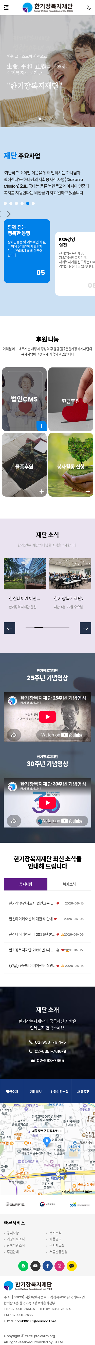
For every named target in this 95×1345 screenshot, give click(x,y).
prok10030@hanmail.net (36, 1321)
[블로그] (23, 1266)
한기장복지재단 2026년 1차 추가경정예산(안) (32, 950)
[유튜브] (35, 1266)
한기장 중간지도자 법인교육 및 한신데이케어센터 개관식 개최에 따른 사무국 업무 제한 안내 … (32, 903)
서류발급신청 (58, 1251)
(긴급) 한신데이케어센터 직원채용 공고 (32, 965)
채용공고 (55, 1239)
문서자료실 (56, 1245)
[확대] (88, 1140)
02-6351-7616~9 (50, 1051)
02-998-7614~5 (50, 1042)
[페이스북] (47, 1266)
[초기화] (88, 1158)
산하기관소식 (16, 1245)
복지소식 (55, 1233)
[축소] (88, 1148)
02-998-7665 (50, 1061)
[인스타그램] (59, 1266)
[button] (40, 119)
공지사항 (13, 1233)
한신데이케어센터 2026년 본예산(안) (32, 934)
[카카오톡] (72, 1266)
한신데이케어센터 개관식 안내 (31, 919)
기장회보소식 (16, 1239)
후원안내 (13, 1251)
